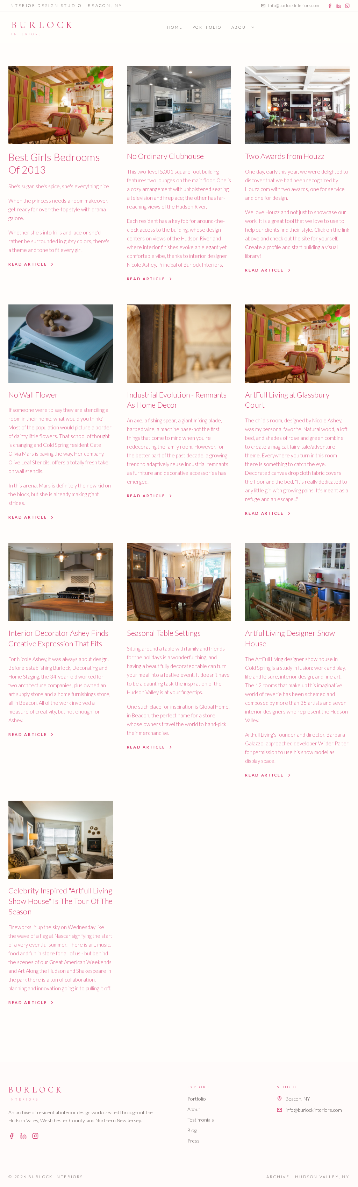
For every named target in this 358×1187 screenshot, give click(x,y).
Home (175, 27)
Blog (191, 1130)
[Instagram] (347, 5)
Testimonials (200, 1120)
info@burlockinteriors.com (293, 5)
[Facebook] (330, 5)
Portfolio (207, 27)
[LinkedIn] (338, 5)
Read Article (27, 264)
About (240, 27)
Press (193, 1141)
